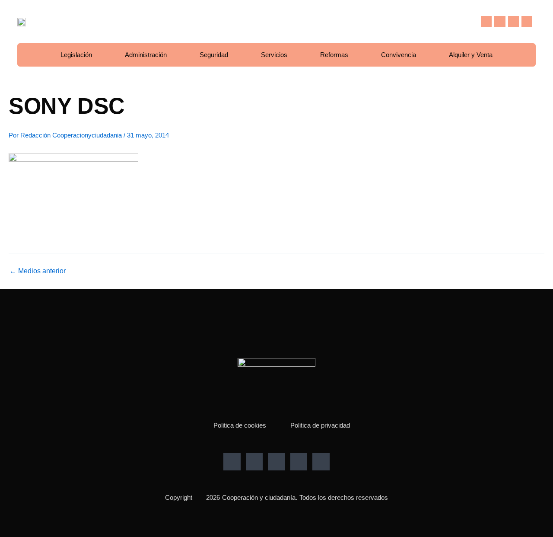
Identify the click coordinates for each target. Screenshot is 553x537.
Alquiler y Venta (471, 54)
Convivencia (398, 54)
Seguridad (214, 54)
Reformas (334, 54)
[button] (467, 22)
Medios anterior (38, 271)
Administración (146, 54)
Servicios (274, 54)
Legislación (76, 54)
